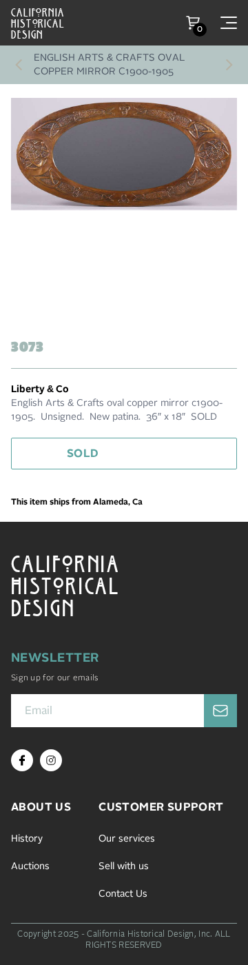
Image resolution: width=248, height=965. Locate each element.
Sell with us (124, 866)
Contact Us (123, 894)
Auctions (30, 866)
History (27, 839)
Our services (127, 839)
